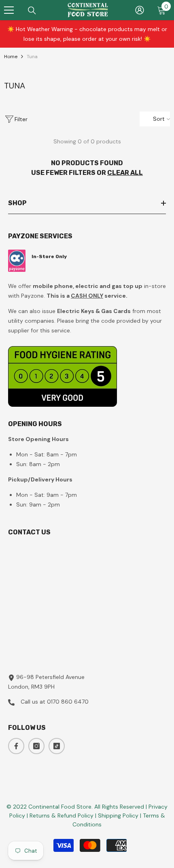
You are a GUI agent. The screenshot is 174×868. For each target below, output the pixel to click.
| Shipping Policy (117, 815)
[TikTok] (57, 746)
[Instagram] (36, 746)
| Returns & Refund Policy (61, 815)
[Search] (32, 10)
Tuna (32, 56)
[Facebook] (16, 746)
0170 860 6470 (68, 701)
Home (10, 56)
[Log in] (139, 10)
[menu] (9, 10)
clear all (125, 173)
